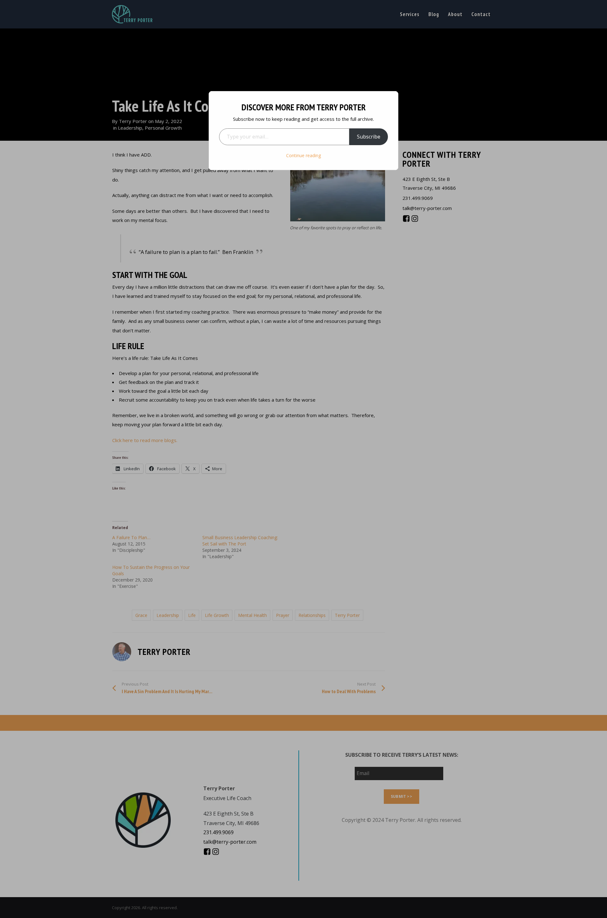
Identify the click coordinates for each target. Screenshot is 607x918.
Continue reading (303, 155)
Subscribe (368, 136)
